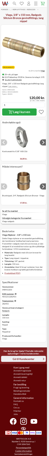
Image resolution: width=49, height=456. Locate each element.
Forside (4, 9)
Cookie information (23, 451)
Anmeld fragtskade (22, 370)
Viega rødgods (8, 221)
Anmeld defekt (20, 377)
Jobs (15, 414)
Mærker (17, 411)
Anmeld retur (19, 380)
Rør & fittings (19, 9)
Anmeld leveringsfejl (23, 374)
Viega (43, 71)
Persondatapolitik (23, 447)
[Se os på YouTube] (34, 421)
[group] (23, 77)
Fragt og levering (21, 387)
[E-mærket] (7, 3)
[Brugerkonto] (29, 4)
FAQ (15, 404)
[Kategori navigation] (36, 4)
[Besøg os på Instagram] (23, 421)
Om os (16, 407)
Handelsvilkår (19, 394)
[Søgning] (15, 4)
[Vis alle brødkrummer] (37, 9)
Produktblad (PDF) (12, 273)
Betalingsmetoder (21, 391)
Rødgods (31, 9)
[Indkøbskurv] (43, 4)
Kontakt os (18, 401)
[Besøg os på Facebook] (13, 421)
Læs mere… (13, 86)
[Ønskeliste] (22, 4)
